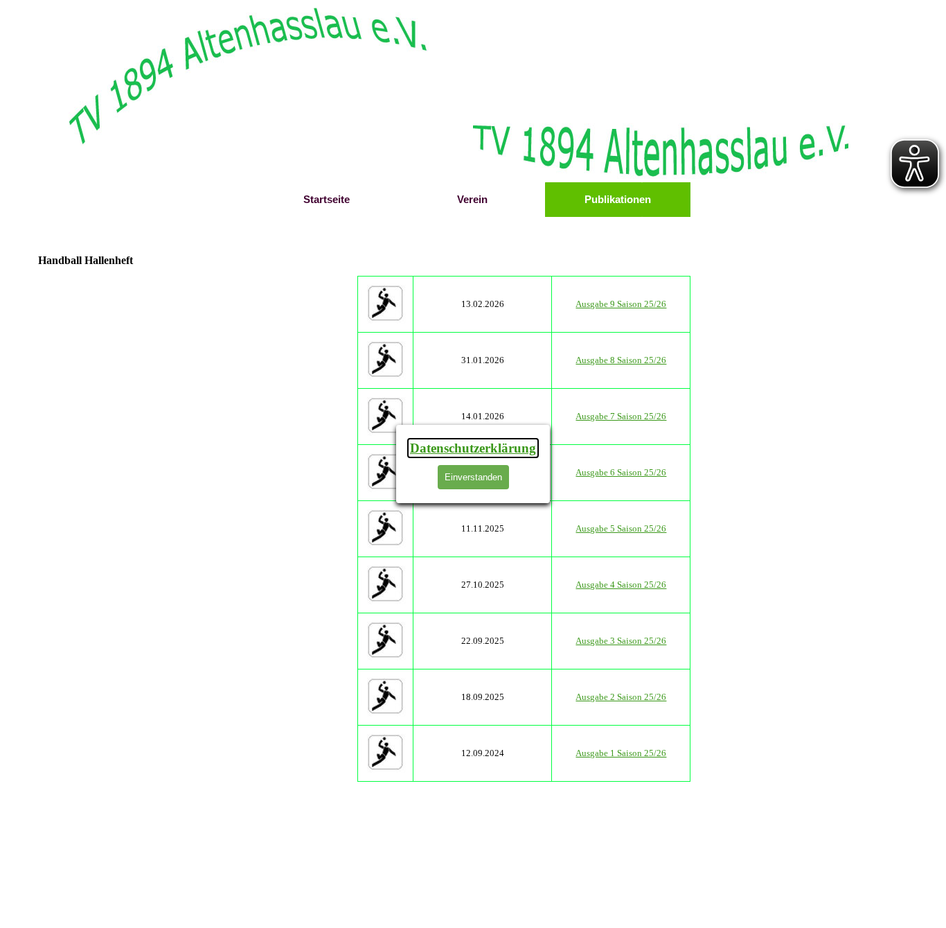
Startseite (326, 199)
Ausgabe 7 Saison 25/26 (620, 416)
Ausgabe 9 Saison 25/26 (620, 304)
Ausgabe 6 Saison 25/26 (620, 472)
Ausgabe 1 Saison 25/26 (620, 753)
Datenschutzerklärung (473, 448)
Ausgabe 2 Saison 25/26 (620, 697)
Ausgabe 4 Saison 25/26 (620, 584)
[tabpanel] (525, 529)
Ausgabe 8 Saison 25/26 (620, 360)
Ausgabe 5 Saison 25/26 (620, 528)
